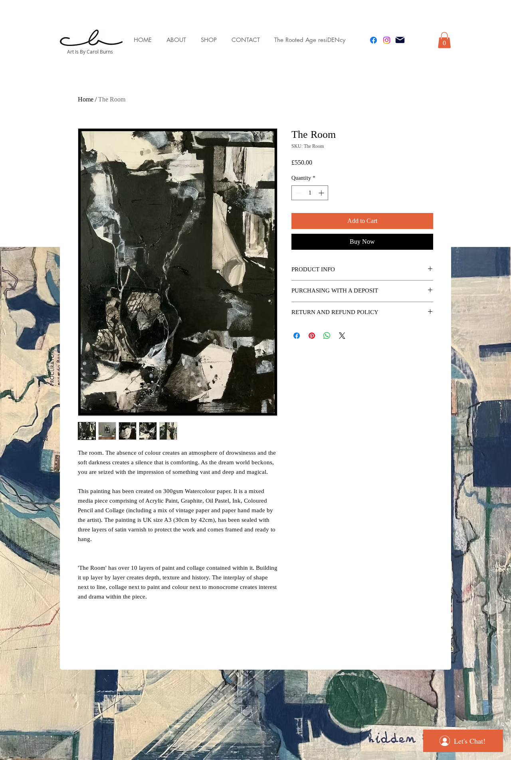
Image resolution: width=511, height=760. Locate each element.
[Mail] (400, 40)
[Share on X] (342, 335)
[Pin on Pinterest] (312, 335)
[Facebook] (373, 40)
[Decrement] (298, 193)
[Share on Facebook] (296, 335)
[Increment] (322, 193)
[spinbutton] (310, 193)
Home (85, 99)
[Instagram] (386, 40)
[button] (444, 40)
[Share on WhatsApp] (327, 335)
